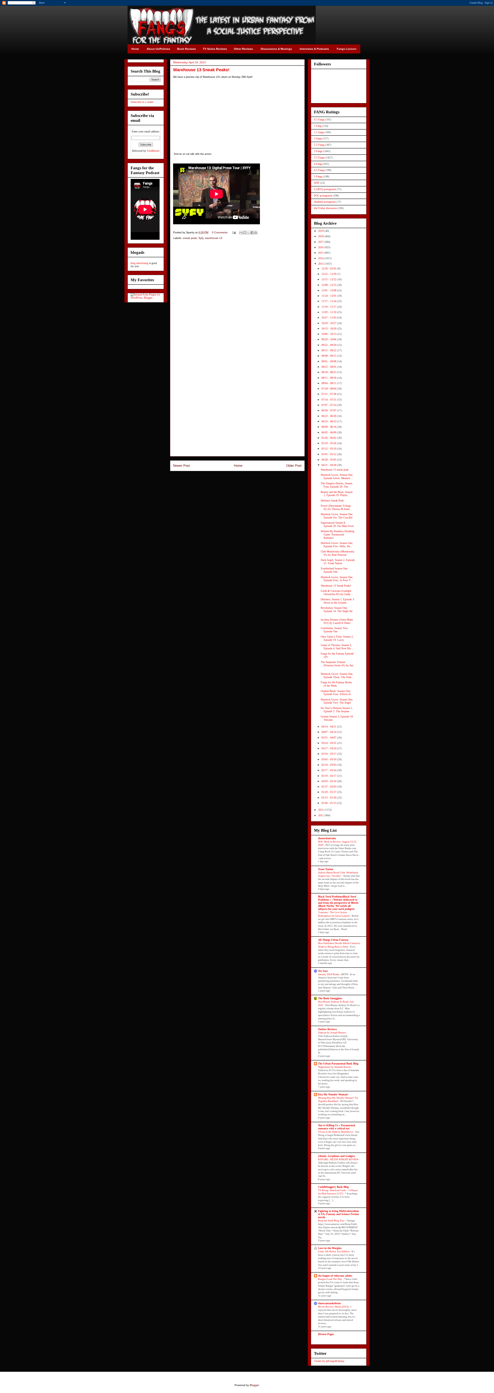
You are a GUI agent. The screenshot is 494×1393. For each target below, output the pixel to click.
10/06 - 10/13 (329, 334)
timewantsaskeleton (329, 1303)
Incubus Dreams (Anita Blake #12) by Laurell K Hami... (337, 621)
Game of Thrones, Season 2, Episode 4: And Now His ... (337, 647)
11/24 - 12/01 (329, 295)
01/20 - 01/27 (329, 792)
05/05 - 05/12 (329, 454)
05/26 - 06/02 (329, 437)
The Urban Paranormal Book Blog (338, 1063)
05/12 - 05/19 (329, 448)
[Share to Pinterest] (256, 233)
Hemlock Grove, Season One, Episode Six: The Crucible (337, 516)
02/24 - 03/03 (329, 764)
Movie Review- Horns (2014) (333, 1306)
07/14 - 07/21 (329, 399)
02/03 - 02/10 (329, 781)
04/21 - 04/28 (329, 465)
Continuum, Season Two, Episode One (334, 630)
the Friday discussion (325, 208)
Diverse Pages (326, 1334)
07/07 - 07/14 (329, 405)
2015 (321, 252)
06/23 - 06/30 (329, 416)
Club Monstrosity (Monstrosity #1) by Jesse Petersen (337, 553)
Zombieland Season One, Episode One (334, 570)
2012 (321, 809)
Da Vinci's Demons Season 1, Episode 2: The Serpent (337, 710)
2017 (321, 241)
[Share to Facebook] (252, 233)
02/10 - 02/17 (329, 775)
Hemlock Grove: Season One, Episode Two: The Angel (337, 701)
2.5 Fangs (319, 144)
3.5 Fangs (319, 157)
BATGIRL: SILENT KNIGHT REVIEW (338, 1159)
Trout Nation (325, 869)
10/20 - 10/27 (329, 323)
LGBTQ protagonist (325, 189)
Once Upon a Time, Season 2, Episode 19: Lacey (337, 638)
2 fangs (318, 138)
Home (238, 465)
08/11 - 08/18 (329, 377)
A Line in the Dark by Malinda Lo (336, 1131)
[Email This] (241, 233)
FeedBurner (153, 150)
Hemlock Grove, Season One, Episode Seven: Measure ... (337, 476)
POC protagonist (323, 195)
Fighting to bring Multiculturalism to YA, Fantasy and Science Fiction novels (338, 1214)
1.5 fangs (319, 132)
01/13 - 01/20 (329, 797)
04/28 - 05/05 (329, 459)
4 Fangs (318, 164)
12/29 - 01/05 (329, 268)
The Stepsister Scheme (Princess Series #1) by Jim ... (337, 665)
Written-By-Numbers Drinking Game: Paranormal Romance (337, 534)
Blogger (254, 1385)
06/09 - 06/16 (329, 426)
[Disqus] (237, 297)
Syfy (200, 238)
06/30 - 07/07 (329, 410)
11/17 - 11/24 (329, 301)
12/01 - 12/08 (329, 290)
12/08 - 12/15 (329, 285)
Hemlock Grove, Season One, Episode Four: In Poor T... (337, 579)
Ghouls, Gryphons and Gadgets (336, 1156)
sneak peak (190, 238)
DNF (316, 182)
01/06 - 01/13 (329, 803)
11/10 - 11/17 (329, 306)
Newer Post (181, 465)
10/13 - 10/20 (329, 328)
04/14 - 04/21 (329, 726)
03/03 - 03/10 (329, 759)
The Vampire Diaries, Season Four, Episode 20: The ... (336, 485)
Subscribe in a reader (142, 102)
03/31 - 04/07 (329, 737)
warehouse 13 (213, 238)
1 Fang (317, 125)
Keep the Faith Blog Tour (331, 1220)
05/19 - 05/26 (329, 443)
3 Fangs (318, 151)
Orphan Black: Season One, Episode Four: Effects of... (337, 693)
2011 (321, 815)
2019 (321, 230)
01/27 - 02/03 (329, 786)
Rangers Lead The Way (330, 1279)
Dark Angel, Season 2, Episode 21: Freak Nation (338, 562)
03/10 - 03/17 (329, 753)
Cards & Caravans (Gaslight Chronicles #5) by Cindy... (337, 592)
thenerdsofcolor (327, 838)
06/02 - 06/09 (329, 432)
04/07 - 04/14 (329, 732)
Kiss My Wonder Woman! (333, 1094)
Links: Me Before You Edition (334, 1251)
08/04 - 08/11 (329, 383)
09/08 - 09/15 (329, 355)
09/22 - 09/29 (329, 345)
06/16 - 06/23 (329, 421)
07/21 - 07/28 (329, 394)
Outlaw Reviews (327, 1029)
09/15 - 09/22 (329, 350)
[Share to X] (248, 233)
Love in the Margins (330, 1248)
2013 (321, 263)
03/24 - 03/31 (329, 743)
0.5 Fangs (319, 119)
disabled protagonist (325, 201)
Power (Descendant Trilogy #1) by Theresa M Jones (336, 507)
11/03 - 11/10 (329, 312)
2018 (321, 236)
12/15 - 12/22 (329, 279)
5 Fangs (318, 176)
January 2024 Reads (329, 974)
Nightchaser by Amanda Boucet (335, 1066)
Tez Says (323, 971)
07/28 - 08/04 (329, 388)
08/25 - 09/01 (329, 366)
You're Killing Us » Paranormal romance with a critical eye (336, 1127)
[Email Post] (234, 232)
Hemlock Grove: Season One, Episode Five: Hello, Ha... (337, 545)
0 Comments (220, 232)
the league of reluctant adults (335, 1275)
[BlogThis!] (245, 233)
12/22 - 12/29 (329, 274)
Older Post (294, 465)
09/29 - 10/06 (329, 339)
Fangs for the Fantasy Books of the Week (336, 684)
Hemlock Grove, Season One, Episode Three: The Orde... (337, 675)
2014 (321, 258)
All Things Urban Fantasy (333, 939)
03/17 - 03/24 (329, 748)
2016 (321, 247)
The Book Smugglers (330, 998)
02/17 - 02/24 (329, 770)
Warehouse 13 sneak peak (335, 469)
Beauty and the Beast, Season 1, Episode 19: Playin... (337, 494)
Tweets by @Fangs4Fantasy (329, 1361)
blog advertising (139, 263)
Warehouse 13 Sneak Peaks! (336, 585)
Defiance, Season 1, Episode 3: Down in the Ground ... (338, 601)
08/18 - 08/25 (329, 372)
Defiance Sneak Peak (332, 500)
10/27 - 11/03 (329, 317)
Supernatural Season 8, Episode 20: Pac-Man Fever (337, 524)
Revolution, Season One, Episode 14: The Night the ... (337, 611)
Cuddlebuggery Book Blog (333, 1187)
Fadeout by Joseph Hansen (332, 1032)
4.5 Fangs (319, 170)
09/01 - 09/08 (329, 361)
